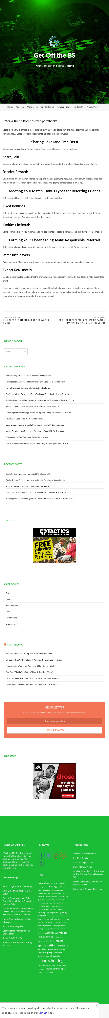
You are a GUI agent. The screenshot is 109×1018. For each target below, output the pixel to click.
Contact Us (78, 107)
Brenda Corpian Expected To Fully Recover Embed (87, 883)
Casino (8, 593)
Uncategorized (11, 624)
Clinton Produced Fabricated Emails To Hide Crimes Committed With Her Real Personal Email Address (18, 912)
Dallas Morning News (82, 867)
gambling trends (53, 916)
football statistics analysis (47, 909)
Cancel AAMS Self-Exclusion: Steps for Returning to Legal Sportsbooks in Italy (37, 444)
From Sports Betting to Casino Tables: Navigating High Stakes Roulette (82, 321)
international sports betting (53, 919)
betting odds (56, 893)
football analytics (44, 906)
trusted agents (49, 972)
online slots (49, 941)
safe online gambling (53, 956)
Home (10, 107)
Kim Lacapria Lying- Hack (14, 927)
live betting (49, 922)
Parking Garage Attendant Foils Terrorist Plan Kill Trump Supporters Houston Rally (18, 901)
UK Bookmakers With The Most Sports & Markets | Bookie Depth (32, 678)
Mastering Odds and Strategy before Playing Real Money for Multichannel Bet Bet (38, 413)
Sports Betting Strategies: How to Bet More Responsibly (28, 376)
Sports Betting (47, 107)
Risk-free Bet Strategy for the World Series (26, 321)
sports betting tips (55, 969)
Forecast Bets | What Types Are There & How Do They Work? (30, 666)
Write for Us (32, 107)
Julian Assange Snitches (83, 863)
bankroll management (48, 883)
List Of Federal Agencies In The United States (16, 932)
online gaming (46, 937)
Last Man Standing (81, 858)
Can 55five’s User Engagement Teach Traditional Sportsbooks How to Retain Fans (38, 394)
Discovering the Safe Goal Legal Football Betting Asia (27, 437)
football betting (57, 906)
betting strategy (51, 896)
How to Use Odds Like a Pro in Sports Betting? (24, 419)
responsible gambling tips (56, 949)
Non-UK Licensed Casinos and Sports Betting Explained (28, 388)
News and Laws (64, 107)
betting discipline (44, 893)
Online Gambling (56, 932)
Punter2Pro (15, 645)
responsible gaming (45, 953)
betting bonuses (57, 890)
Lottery (9, 599)
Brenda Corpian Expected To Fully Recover (17, 944)
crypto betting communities (55, 900)
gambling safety (52, 913)
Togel (40, 972)
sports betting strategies (47, 965)
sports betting (51, 961)
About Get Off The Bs (12, 938)
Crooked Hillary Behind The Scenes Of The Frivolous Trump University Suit (88, 874)
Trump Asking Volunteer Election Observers (17, 920)
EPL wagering (43, 903)
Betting (53, 887)
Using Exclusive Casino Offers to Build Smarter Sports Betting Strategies (35, 425)
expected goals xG (56, 903)
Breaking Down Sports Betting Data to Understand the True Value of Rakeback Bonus (40, 400)
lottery (57, 922)
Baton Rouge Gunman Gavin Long (17, 887)
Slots (8, 612)
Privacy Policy (92, 107)
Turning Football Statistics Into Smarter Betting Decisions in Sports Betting (35, 382)
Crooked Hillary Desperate (84, 854)
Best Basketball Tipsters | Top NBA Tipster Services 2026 (29, 654)
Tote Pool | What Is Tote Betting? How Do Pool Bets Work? (29, 672)
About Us (20, 107)
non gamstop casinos (52, 929)
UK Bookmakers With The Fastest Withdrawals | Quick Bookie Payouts (34, 660)
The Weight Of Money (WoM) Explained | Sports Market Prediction (32, 685)
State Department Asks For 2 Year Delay (17, 892)
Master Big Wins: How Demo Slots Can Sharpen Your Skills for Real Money (35, 431)
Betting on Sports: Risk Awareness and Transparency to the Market (32, 407)
